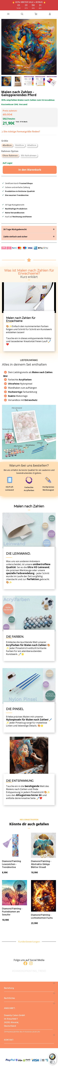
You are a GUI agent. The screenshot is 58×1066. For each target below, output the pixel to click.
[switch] (52, 1062)
